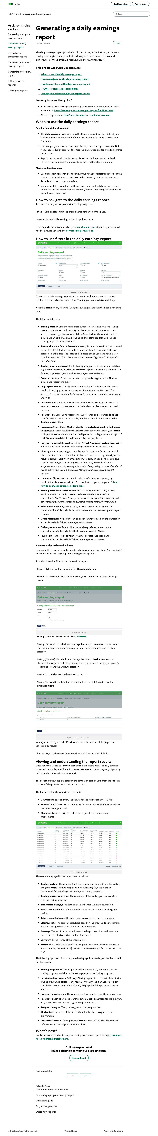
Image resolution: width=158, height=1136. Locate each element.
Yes (73, 1075)
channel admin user (85, 227)
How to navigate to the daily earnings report (65, 79)
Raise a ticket (140, 3)
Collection (81, 636)
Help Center (13, 13)
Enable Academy (121, 3)
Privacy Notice (71, 1130)
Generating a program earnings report (19, 35)
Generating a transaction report (17, 54)
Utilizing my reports (18, 90)
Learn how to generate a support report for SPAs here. (83, 110)
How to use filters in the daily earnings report (65, 83)
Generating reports (43, 13)
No (85, 1075)
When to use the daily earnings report (61, 74)
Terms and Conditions (113, 1130)
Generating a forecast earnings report (19, 64)
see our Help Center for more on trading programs (81, 115)
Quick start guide (44, 1100)
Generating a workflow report (19, 73)
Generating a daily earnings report (17, 45)
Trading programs (27, 13)
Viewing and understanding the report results (65, 93)
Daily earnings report (46, 1106)
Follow (118, 43)
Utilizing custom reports (16, 82)
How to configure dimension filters (59, 88)
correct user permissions (79, 230)
